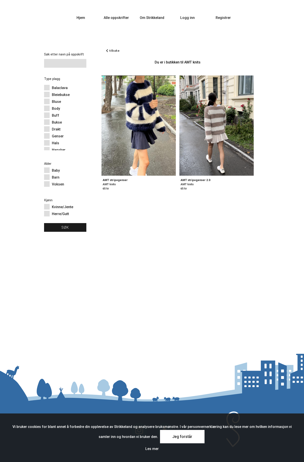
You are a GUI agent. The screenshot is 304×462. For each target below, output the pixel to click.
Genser (58, 136)
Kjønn (48, 200)
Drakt (56, 129)
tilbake (114, 50)
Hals (55, 143)
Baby (56, 170)
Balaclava (60, 88)
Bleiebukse (61, 95)
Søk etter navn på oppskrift (64, 54)
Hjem (81, 18)
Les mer (152, 449)
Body (56, 108)
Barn (55, 177)
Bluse (56, 102)
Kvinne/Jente (62, 207)
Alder (47, 163)
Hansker (58, 150)
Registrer (223, 18)
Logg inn (187, 18)
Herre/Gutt (60, 214)
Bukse (57, 122)
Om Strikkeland (152, 18)
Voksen (58, 184)
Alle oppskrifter (116, 18)
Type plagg (52, 79)
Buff (55, 115)
